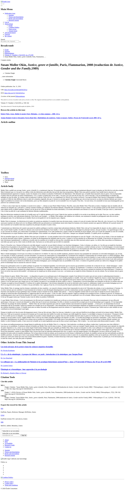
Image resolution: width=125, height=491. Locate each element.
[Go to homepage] (5, 1)
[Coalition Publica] (7, 477)
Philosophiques (9, 53)
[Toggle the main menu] (1, 5)
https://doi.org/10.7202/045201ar (14, 93)
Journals (11, 15)
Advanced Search (10, 32)
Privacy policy (9, 482)
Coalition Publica (14, 27)
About (11, 24)
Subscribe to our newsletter (10, 433)
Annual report (13, 31)
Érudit (10, 25)
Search (3, 39)
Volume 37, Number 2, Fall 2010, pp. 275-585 (19, 55)
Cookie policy (9, 483)
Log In (7, 22)
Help (6, 441)
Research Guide (10, 445)
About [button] (7, 24)
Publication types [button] (10, 13)
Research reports (14, 20)
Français (7, 34)
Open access (12, 29)
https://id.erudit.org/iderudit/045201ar (15, 90)
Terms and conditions (11, 485)
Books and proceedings (16, 18)
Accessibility (9, 443)
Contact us (8, 447)
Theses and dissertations (16, 17)
